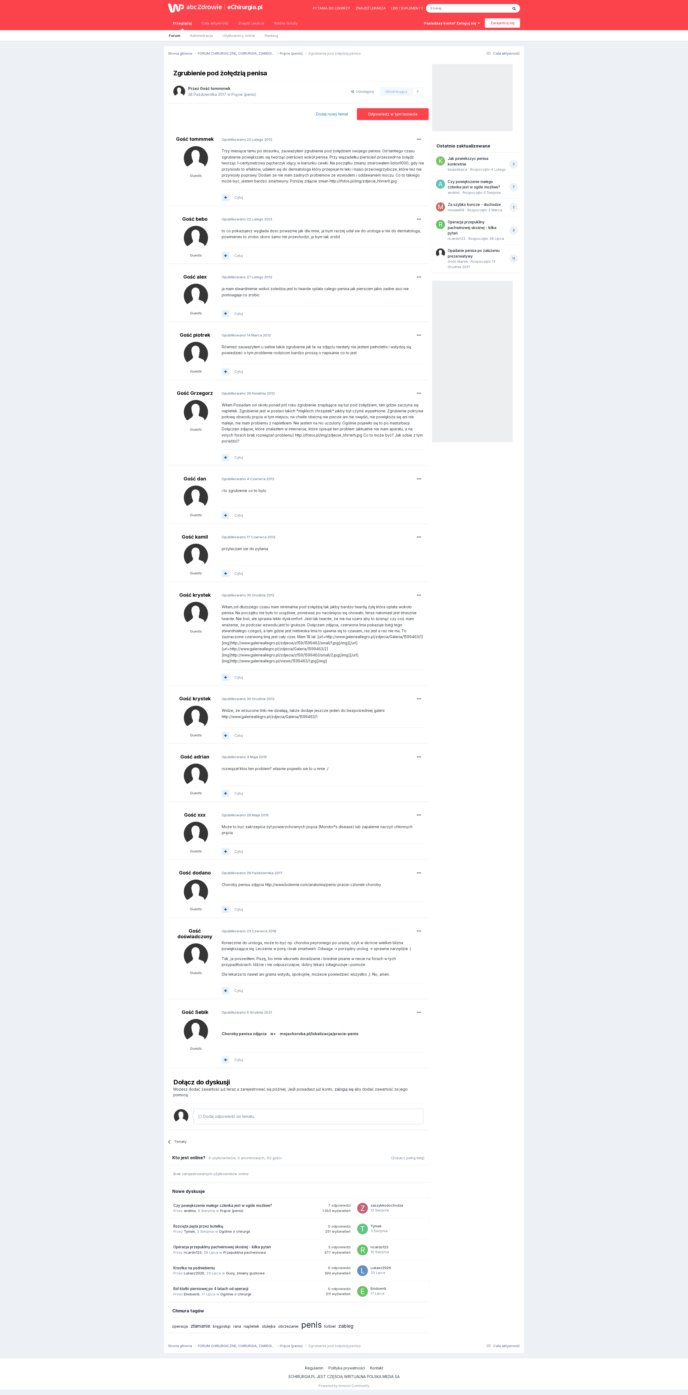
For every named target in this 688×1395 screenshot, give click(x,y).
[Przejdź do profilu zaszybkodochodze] (362, 1208)
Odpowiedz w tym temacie (393, 114)
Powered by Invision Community (344, 1386)
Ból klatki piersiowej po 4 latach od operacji (210, 1289)
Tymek (189, 1231)
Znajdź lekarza (371, 8)
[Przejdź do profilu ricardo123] (362, 1250)
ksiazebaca (457, 169)
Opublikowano (247, 139)
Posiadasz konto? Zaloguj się (451, 23)
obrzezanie (288, 1326)
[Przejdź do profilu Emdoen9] (362, 1291)
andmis (190, 1210)
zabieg (345, 1326)
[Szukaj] (514, 8)
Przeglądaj (182, 23)
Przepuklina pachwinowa (244, 1252)
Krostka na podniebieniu (194, 1268)
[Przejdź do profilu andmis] (440, 184)
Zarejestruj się (502, 23)
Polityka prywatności (346, 1368)
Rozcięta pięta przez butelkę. (198, 1226)
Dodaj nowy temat (332, 114)
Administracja (201, 35)
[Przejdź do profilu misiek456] (440, 207)
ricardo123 (193, 1252)
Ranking (271, 35)
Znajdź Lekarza (251, 23)
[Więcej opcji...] (419, 139)
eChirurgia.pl (245, 7)
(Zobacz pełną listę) (407, 1158)
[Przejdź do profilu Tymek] (362, 1229)
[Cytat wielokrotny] (225, 197)
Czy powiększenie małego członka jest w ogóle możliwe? (222, 1205)
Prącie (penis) (243, 94)
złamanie (200, 1326)
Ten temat (493, 8)
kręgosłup (222, 1326)
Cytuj (238, 197)
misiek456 (456, 210)
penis (311, 1325)
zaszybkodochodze (387, 1205)
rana (237, 1326)
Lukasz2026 (194, 1273)
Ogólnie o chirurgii (234, 1231)
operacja (180, 1326)
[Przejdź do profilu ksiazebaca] (440, 161)
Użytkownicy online (239, 35)
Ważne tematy (286, 23)
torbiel (330, 1326)
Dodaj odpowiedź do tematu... (229, 1116)
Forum (174, 35)
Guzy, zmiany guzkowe (245, 1273)
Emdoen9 (191, 1294)
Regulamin (314, 1368)
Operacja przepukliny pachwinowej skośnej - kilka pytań (222, 1247)
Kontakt (376, 1368)
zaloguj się (344, 1089)
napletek (251, 1326)
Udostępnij (364, 91)
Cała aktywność (215, 23)
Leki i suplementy (407, 8)
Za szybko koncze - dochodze (474, 204)
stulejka (268, 1326)
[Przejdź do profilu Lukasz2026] (362, 1270)
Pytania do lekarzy (331, 8)
